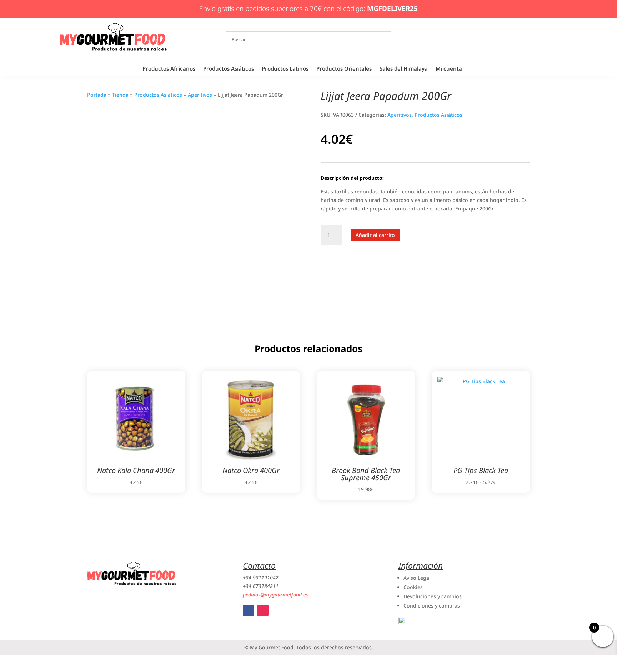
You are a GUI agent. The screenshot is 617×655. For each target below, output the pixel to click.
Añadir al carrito (375, 235)
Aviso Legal (417, 577)
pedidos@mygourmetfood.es (275, 594)
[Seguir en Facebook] (248, 610)
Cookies (413, 587)
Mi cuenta (449, 69)
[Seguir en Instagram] (263, 610)
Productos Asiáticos (228, 69)
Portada (96, 94)
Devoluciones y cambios (432, 596)
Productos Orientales (344, 69)
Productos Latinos (285, 69)
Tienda (120, 94)
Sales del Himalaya (404, 69)
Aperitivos (200, 94)
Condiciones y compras (431, 605)
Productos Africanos (168, 69)
